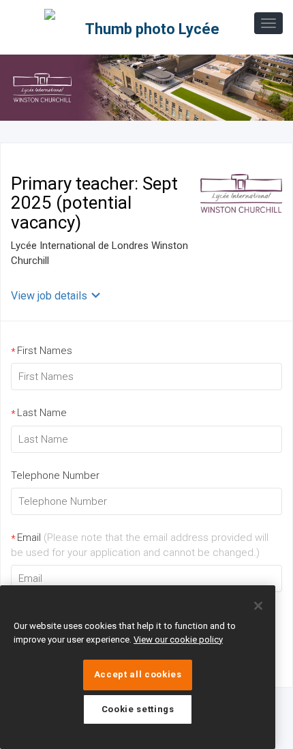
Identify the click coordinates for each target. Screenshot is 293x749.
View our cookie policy (178, 639)
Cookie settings (138, 709)
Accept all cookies (138, 674)
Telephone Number (55, 475)
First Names (41, 350)
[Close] (258, 606)
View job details (49, 295)
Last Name (39, 413)
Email (139, 544)
